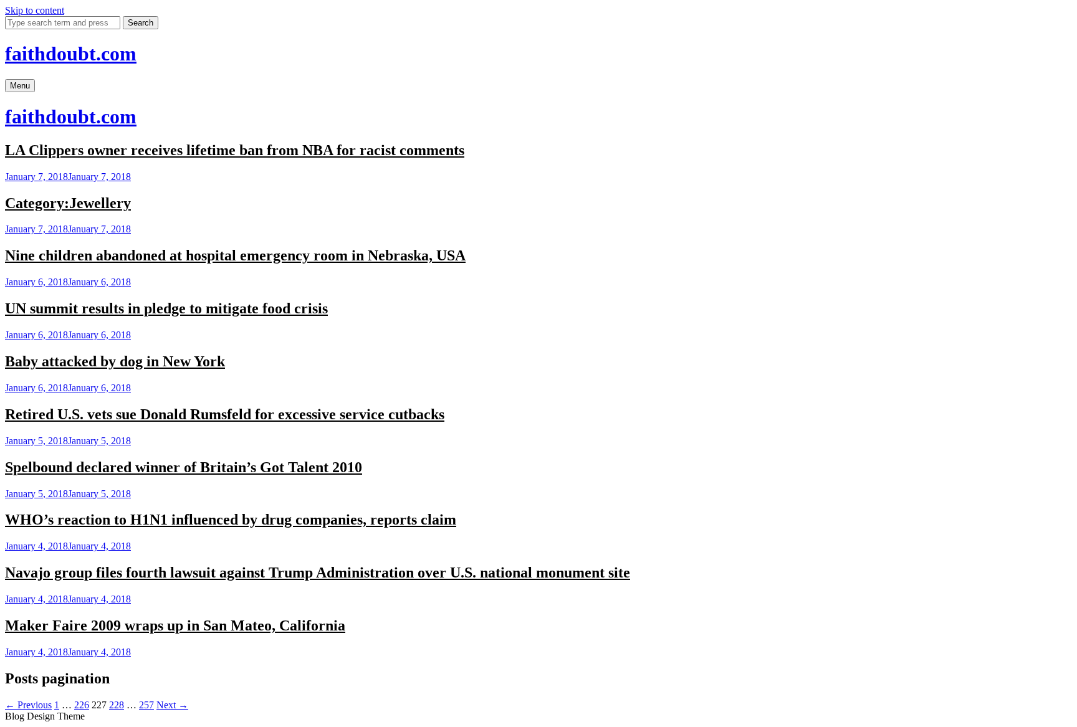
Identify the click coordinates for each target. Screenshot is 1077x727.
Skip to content (34, 10)
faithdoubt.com (70, 53)
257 (146, 705)
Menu (20, 85)
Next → (172, 705)
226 (81, 705)
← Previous (28, 705)
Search (140, 22)
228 (116, 705)
